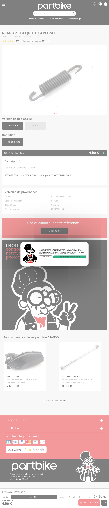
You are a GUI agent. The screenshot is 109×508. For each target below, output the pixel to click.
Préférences (45, 256)
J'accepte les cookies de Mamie (70, 256)
